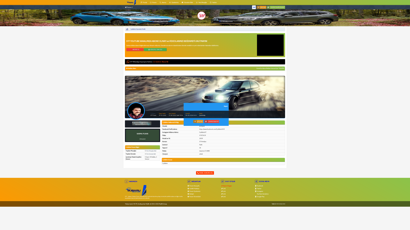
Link (224, 188)
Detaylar (142, 139)
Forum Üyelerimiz (194, 191)
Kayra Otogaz (227, 186)
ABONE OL (135, 49)
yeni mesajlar (202, 2)
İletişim (191, 194)
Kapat (226, 106)
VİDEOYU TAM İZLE (156, 49)
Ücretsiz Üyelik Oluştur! (277, 7)
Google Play (260, 196)
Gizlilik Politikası (194, 188)
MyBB (147, 204)
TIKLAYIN (281, 68)
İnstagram (260, 191)
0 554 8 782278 (160, 61)
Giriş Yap (263, 7)
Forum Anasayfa (194, 186)
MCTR (135, 204)
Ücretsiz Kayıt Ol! (213, 121)
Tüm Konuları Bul (150, 154)
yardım (214, 2)
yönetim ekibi (188, 2)
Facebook (260, 186)
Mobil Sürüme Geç (206, 173)
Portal (145, 2)
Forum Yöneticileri (195, 196)
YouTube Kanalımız (263, 194)
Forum (154, 2)
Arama (164, 2)
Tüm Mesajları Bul (151, 151)
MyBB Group (163, 204)
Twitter (259, 188)
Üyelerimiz (175, 2)
